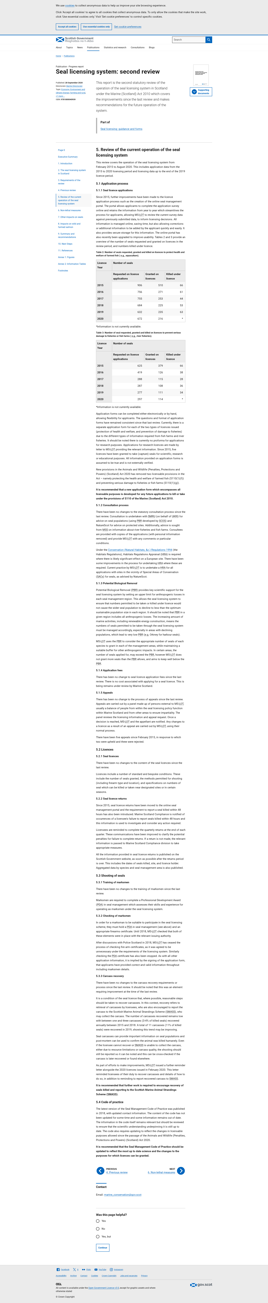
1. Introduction (65, 163)
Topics (69, 47)
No (103, 1228)
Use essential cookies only (96, 26)
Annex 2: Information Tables (72, 264)
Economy (65, 89)
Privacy (144, 1276)
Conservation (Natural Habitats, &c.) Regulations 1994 (140, 549)
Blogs (152, 47)
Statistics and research (115, 47)
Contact (83, 1276)
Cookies (94, 1276)
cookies (70, 5)
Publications (93, 47)
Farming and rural (77, 93)
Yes (104, 1221)
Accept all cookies (67, 26)
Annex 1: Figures (66, 257)
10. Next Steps (65, 244)
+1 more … (60, 96)
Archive (73, 1276)
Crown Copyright (109, 1276)
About (59, 47)
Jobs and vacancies (128, 1276)
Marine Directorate (74, 86)
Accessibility (61, 1276)
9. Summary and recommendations (67, 235)
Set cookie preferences (127, 26)
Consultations (137, 47)
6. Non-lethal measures (69, 210)
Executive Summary (68, 157)
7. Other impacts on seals (70, 217)
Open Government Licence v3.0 (103, 1288)
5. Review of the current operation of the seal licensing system (69, 200)
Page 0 (61, 150)
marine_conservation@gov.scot (122, 1194)
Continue (102, 1247)
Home (58, 56)
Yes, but (106, 1236)
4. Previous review (67, 190)
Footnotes (63, 270)
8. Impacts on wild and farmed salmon (69, 225)
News (80, 47)
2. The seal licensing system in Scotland (72, 172)
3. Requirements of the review (69, 182)
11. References (65, 250)
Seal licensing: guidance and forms (121, 129)
